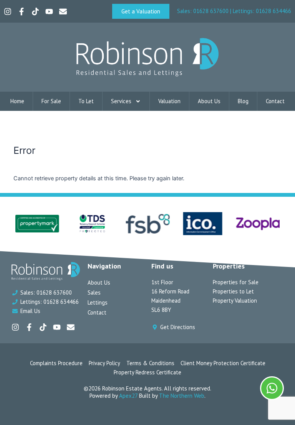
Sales (94, 292)
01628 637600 (211, 11)
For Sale (51, 101)
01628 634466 (273, 11)
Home (17, 101)
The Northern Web (181, 395)
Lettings (98, 302)
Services (121, 101)
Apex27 (128, 395)
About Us (209, 101)
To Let (86, 101)
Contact (275, 101)
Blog (243, 101)
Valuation (169, 101)
